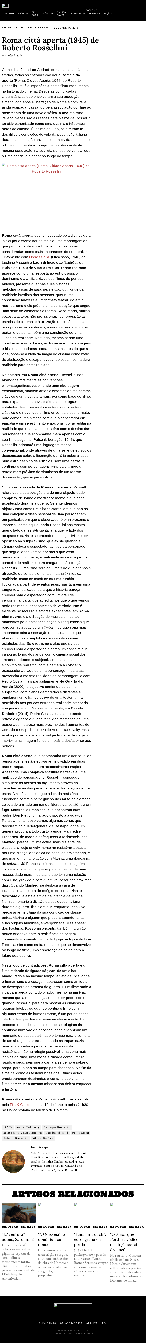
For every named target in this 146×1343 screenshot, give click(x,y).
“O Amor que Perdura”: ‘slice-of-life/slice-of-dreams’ (125, 1242)
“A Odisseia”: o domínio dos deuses (51, 1239)
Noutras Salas (34, 27)
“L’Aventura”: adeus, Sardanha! (18, 1237)
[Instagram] (119, 9)
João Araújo (14, 55)
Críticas (10, 27)
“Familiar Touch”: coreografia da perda (90, 1239)
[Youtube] (131, 9)
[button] (142, 10)
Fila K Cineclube (23, 1105)
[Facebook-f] (107, 9)
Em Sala (28, 1227)
